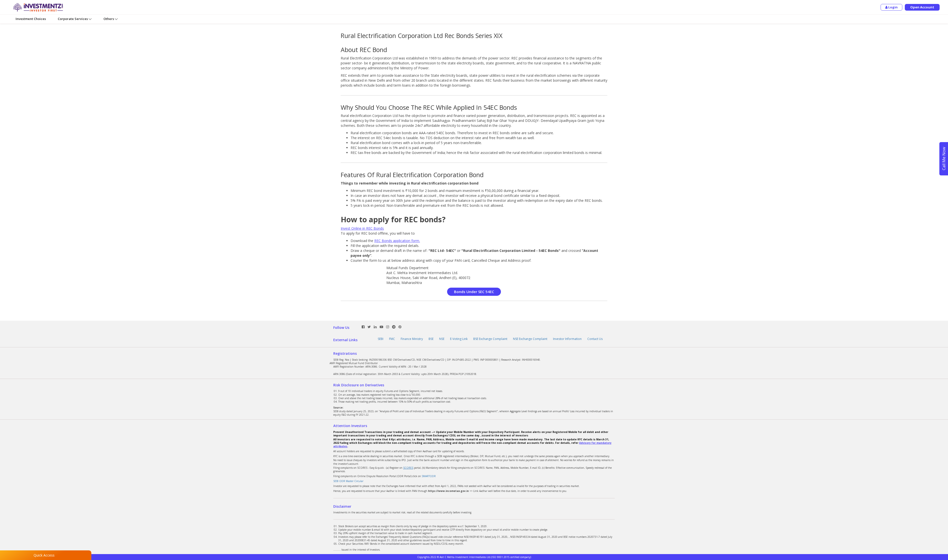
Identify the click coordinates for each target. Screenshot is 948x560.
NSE (441, 339)
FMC (392, 339)
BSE (431, 339)
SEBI (380, 339)
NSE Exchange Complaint (530, 339)
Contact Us (595, 339)
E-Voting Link (459, 339)
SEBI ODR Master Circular (348, 481)
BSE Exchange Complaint (490, 339)
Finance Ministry (412, 339)
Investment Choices (31, 19)
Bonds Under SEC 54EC (474, 291)
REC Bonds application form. (397, 240)
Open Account (922, 7)
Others (109, 19)
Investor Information (567, 339)
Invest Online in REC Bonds (362, 228)
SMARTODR (429, 476)
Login (893, 7)
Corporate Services (73, 19)
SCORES (408, 467)
